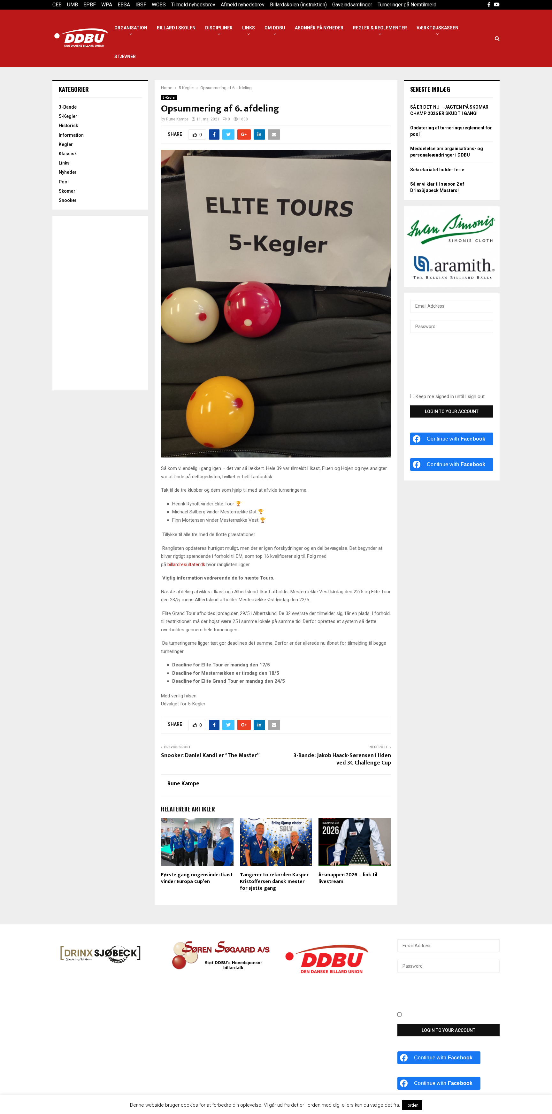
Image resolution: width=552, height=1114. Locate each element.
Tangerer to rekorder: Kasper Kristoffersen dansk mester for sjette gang (274, 882)
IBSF (140, 5)
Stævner (125, 56)
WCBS (159, 5)
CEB (57, 5)
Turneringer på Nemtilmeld (407, 5)
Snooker (68, 200)
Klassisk (68, 153)
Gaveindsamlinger (352, 5)
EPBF (89, 5)
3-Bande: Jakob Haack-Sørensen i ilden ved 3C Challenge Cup (342, 759)
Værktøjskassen (437, 27)
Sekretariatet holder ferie (437, 169)
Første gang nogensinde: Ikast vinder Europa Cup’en (197, 878)
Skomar (67, 191)
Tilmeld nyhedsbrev (193, 5)
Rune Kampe (177, 119)
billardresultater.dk (186, 564)
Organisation (130, 27)
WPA (106, 5)
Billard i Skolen (176, 27)
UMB (72, 5)
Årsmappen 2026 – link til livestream (347, 878)
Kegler (66, 144)
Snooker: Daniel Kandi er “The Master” (210, 755)
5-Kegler (169, 97)
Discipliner (219, 27)
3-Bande (68, 107)
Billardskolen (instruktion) (298, 5)
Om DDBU (274, 27)
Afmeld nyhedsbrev (242, 5)
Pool (64, 181)
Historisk (68, 125)
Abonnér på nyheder (319, 27)
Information (71, 135)
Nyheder (68, 172)
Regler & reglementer (380, 27)
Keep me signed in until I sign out (449, 396)
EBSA (124, 5)
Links (248, 27)
